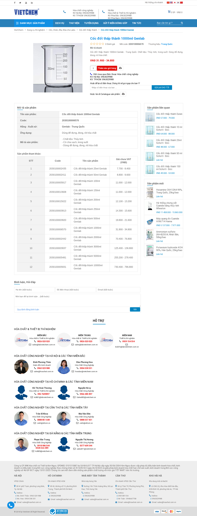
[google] (26, 3)
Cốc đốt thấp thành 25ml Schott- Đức (169, 141)
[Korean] (178, 3)
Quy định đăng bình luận (28, 309)
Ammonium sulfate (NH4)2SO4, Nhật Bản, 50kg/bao (167, 234)
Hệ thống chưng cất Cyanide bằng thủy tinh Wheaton (167, 206)
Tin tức (136, 23)
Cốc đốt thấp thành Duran (169, 114)
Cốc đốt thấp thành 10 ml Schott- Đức (169, 128)
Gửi (135, 309)
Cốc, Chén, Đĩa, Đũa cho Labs (62, 30)
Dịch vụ (59, 23)
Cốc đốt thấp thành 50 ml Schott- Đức (169, 154)
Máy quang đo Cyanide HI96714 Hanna (167, 220)
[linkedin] (32, 3)
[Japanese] (174, 3)
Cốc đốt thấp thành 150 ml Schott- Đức (168, 168)
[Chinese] (181, 3)
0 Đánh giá (110, 44)
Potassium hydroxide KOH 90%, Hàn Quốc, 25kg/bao (169, 249)
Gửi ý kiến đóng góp (115, 23)
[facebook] (14, 3)
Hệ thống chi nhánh (154, 2)
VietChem (18, 30)
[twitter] (20, 3)
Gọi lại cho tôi (162, 87)
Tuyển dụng (91, 23)
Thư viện (74, 23)
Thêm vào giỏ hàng (107, 68)
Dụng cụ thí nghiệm (36, 30)
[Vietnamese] (168, 3)
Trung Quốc (166, 44)
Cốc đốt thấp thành (88, 30)
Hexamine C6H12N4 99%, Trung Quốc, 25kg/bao (169, 191)
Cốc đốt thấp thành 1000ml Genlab (117, 30)
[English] (171, 3)
